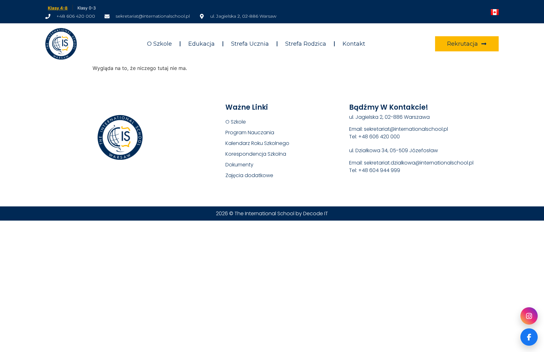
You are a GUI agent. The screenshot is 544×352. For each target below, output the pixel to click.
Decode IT (315, 213)
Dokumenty (239, 164)
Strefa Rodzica (305, 43)
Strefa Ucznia (250, 43)
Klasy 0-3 (86, 7)
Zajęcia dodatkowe (249, 175)
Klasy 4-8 (58, 7)
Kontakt (354, 43)
